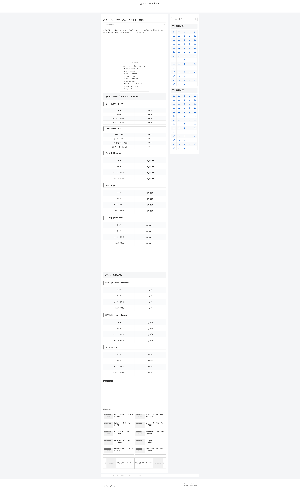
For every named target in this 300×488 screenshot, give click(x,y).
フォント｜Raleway (131, 73)
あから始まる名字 (108, 381)
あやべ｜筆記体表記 (129, 81)
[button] (164, 24)
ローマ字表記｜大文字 (131, 71)
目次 (132, 62)
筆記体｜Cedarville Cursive (133, 86)
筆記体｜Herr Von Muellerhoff (133, 83)
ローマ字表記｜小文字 (131, 68)
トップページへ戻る (180, 483)
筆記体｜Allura (129, 89)
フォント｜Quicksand (131, 78)
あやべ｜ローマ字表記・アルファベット (135, 66)
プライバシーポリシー (192, 483)
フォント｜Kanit (130, 76)
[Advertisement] (134, 47)
